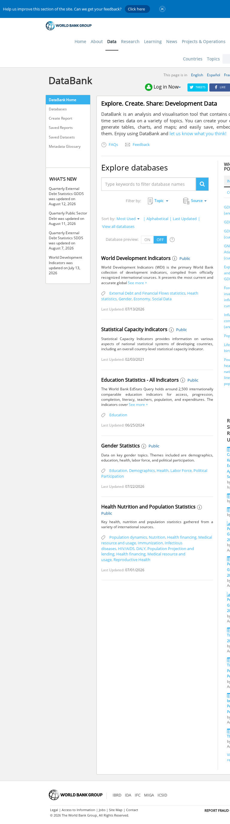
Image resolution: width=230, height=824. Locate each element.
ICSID (162, 795)
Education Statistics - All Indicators (140, 380)
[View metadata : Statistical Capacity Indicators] (172, 330)
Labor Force (181, 470)
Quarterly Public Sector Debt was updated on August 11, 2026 (68, 218)
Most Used (126, 218)
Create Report (60, 118)
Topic (159, 200)
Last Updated (185, 218)
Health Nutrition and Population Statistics (148, 506)
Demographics (142, 470)
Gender (125, 298)
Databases (58, 109)
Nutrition (157, 537)
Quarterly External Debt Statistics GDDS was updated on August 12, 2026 (66, 196)
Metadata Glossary (65, 146)
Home (80, 41)
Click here (136, 9)
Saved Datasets (62, 137)
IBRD (117, 795)
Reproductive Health (132, 559)
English (197, 74)
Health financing (181, 537)
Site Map (115, 810)
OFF (160, 239)
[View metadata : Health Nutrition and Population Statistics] (200, 508)
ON (147, 239)
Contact (132, 810)
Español (213, 74)
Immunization (150, 543)
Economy (142, 298)
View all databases (118, 226)
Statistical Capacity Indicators (134, 329)
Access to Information (78, 810)
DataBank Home (62, 99)
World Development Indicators (136, 258)
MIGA (149, 795)
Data (111, 41)
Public (184, 258)
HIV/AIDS (126, 548)
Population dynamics (128, 537)
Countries (192, 59)
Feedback (141, 144)
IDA (128, 795)
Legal (54, 810)
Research (130, 41)
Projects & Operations (204, 41)
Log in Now (166, 86)
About (97, 41)
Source (197, 200)
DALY (141, 548)
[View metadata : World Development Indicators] (175, 259)
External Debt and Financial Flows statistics (147, 293)
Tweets (200, 87)
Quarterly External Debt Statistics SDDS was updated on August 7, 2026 (66, 240)
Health (163, 470)
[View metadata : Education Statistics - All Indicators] (183, 380)
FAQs (113, 144)
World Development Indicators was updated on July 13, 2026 (65, 265)
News (171, 41)
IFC (137, 795)
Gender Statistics (120, 445)
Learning (153, 41)
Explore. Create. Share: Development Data (159, 103)
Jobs (102, 810)
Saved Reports (61, 127)
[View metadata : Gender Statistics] (144, 447)
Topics (213, 59)
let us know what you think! (198, 133)
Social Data (162, 298)
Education (118, 415)
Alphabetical (157, 218)
